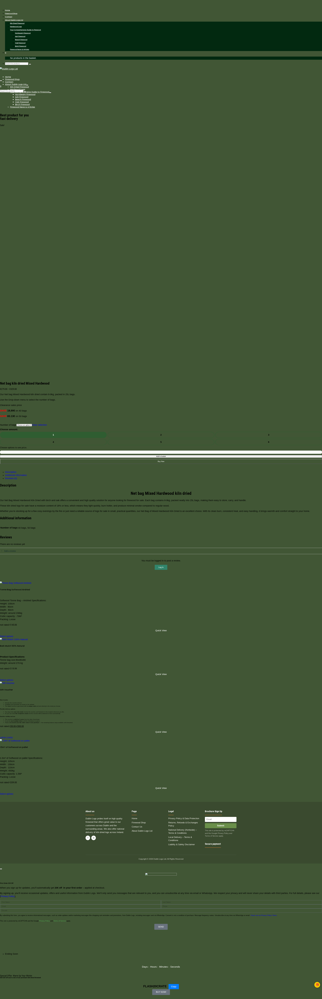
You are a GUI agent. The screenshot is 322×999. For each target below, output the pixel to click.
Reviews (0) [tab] (11, 478)
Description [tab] (10, 472)
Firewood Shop (139, 822)
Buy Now (161, 461)
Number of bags (8, 425)
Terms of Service (59, 921)
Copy (173, 986)
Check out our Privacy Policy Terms (264, 915)
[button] (317, 985)
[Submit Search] (30, 64)
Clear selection (39, 425)
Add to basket (161, 456)
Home (134, 818)
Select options (6, 636)
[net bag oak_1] (19, 207)
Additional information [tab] (16, 475)
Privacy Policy (44, 921)
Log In (161, 567)
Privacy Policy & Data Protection (183, 818)
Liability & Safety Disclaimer (181, 844)
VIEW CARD (6, 737)
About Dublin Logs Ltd (142, 831)
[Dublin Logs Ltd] (161, 3)
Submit (220, 825)
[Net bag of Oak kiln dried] (28, 203)
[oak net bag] (121, 244)
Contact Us (137, 827)
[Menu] (1, 80)
